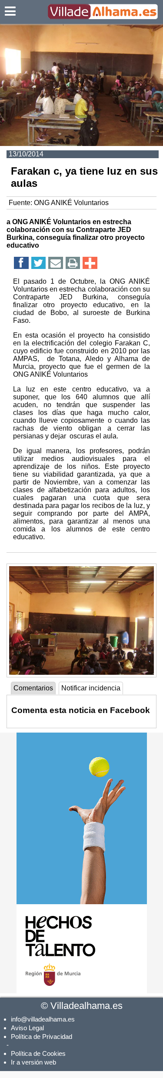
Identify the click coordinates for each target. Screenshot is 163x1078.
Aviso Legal (27, 1028)
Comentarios (33, 688)
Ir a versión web (33, 1062)
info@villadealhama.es (43, 1019)
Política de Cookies (38, 1053)
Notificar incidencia (90, 688)
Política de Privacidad (41, 1036)
